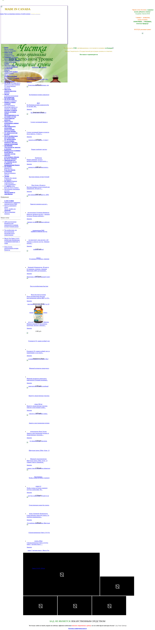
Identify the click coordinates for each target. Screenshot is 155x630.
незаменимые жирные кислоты (11, 123)
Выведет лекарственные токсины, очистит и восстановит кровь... (37, 406)
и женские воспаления (11, 95)
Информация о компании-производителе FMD (12, 203)
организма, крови (11, 58)
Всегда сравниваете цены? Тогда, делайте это (10, 208)
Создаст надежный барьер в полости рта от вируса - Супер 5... (38, 133)
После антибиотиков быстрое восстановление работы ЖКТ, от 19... (38, 297)
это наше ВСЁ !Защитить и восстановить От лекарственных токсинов (12, 85)
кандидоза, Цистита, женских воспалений (11, 142)
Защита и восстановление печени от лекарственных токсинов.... (38, 434)
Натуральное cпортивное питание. (12, 191)
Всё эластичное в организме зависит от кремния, (11, 111)
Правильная (9, 80)
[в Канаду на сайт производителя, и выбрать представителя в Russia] (142, 33)
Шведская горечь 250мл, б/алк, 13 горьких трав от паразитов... (37, 461)
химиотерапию (11, 72)
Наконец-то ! (9, 168)
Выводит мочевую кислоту (10, 173)
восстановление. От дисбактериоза (11, 137)
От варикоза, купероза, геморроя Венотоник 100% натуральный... (37, 269)
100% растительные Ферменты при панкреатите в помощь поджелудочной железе (11, 224)
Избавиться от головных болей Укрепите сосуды (12, 152)
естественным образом (11, 157)
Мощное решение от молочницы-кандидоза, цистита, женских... (37, 324)
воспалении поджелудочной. (10, 129)
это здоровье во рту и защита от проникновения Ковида (12, 162)
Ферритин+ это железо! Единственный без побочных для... (37, 78)
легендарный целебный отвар (9, 54)
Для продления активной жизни (12, 62)
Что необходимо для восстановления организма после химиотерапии (10, 232)
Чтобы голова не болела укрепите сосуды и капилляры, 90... (37, 488)
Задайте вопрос (25, 14)
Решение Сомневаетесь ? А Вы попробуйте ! (10, 182)
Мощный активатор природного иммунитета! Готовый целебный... (37, 379)
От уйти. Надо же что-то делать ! (11, 186)
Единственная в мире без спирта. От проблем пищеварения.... (38, 516)
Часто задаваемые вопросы (12, 14)
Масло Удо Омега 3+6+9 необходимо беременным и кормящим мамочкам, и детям (12, 241)
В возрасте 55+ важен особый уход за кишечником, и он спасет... (38, 352)
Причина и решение (10, 99)
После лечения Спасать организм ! (10, 49)
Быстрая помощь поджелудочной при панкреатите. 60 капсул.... (38, 187)
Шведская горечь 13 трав (11, 66)
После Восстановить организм (11, 76)
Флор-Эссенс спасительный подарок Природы (11, 248)
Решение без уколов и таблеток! (10, 178)
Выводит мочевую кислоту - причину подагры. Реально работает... (38, 215)
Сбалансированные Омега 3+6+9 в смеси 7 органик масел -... (37, 543)
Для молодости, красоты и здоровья (12, 147)
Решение (8, 69)
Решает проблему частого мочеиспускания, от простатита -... (37, 160)
